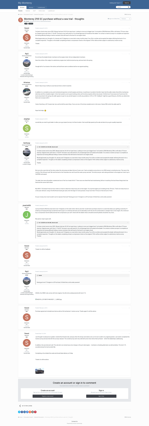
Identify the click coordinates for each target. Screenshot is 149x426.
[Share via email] (32, 412)
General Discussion (46, 21)
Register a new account (47, 396)
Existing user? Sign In (115, 3)
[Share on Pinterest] (35, 412)
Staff (34, 10)
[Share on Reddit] (30, 412)
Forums (20, 10)
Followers (123, 18)
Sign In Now (101, 396)
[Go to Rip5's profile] (27, 63)
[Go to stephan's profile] (27, 128)
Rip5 (26, 54)
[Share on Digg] (24, 412)
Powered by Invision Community (74, 423)
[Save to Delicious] (27, 412)
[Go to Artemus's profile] (27, 92)
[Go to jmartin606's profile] (27, 215)
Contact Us (75, 421)
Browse (22, 7)
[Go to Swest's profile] (20, 20)
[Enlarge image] (45, 110)
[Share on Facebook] (22, 412)
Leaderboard (51, 10)
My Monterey (25, 2)
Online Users (42, 10)
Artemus (27, 82)
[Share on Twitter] (19, 412)
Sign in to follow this (114, 18)
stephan (27, 119)
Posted (41, 28)
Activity (31, 7)
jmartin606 (27, 205)
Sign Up (127, 2)
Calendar (28, 10)
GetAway (26, 143)
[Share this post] (129, 28)
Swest (27, 21)
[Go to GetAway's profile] (27, 152)
